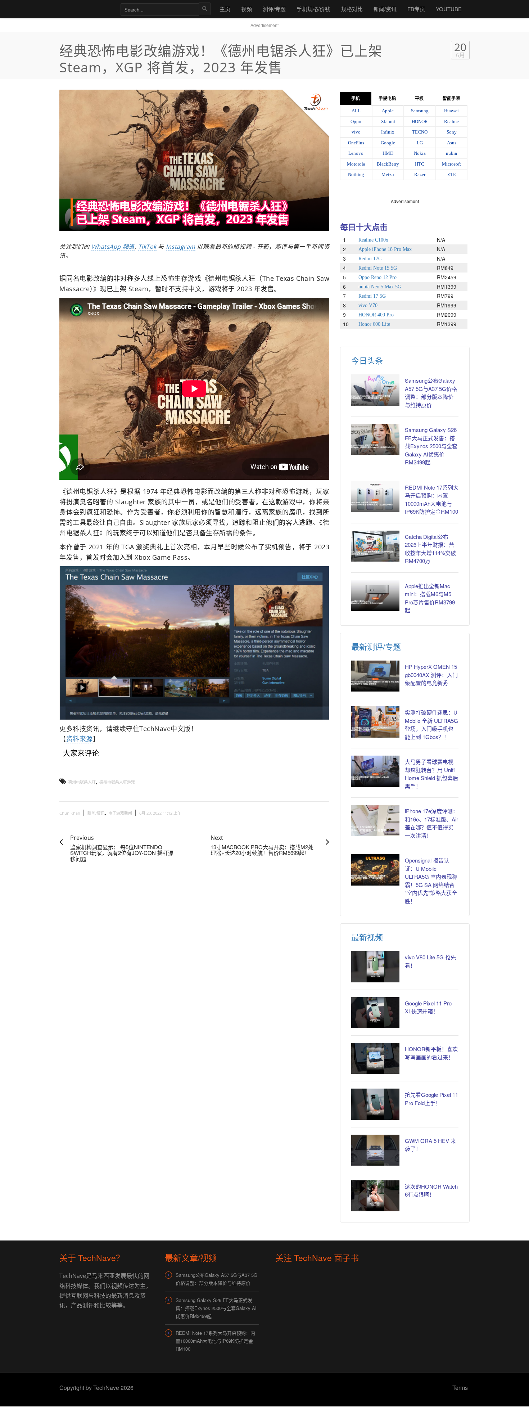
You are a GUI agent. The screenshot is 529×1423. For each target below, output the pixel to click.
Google (388, 142)
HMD (388, 153)
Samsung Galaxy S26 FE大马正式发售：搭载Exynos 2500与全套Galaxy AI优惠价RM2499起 (431, 446)
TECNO (420, 132)
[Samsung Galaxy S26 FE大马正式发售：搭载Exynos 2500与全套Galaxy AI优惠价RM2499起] (375, 439)
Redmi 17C (369, 258)
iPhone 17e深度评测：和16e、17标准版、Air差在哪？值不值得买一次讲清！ (431, 823)
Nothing (356, 174)
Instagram (180, 247)
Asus (451, 142)
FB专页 (416, 9)
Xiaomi (388, 121)
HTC (419, 164)
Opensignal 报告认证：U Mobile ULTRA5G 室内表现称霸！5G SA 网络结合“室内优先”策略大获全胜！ (431, 880)
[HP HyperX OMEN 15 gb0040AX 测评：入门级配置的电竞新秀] (375, 676)
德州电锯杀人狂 (82, 782)
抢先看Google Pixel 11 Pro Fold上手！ (431, 1099)
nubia (451, 153)
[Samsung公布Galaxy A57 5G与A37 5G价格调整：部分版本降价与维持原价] (375, 389)
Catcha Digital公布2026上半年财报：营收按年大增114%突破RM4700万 (430, 549)
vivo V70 (367, 305)
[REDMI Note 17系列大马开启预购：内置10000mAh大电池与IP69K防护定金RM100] (375, 496)
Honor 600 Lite (374, 324)
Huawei (451, 110)
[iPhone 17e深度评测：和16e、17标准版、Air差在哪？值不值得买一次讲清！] (375, 820)
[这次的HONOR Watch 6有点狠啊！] (375, 1195)
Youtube (449, 9)
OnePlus (356, 142)
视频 (246, 9)
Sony (452, 132)
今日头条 (367, 360)
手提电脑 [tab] (387, 98)
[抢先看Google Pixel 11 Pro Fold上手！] (375, 1104)
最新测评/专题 (376, 646)
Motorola (356, 164)
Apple (388, 110)
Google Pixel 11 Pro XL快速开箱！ (428, 1007)
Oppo (356, 121)
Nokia (420, 153)
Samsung (420, 110)
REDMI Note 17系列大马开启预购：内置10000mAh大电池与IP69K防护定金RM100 (431, 499)
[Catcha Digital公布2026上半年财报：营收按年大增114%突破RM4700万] (375, 546)
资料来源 (79, 738)
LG (420, 142)
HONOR (420, 121)
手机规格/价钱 (313, 9)
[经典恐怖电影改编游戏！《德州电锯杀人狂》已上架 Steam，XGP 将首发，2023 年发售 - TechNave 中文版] (86, 9)
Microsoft (451, 164)
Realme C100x (373, 240)
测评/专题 (274, 9)
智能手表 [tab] (451, 98)
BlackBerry (388, 164)
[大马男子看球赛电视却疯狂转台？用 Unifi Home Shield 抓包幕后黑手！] (375, 771)
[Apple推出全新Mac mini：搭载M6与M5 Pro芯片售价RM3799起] (375, 595)
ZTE (451, 174)
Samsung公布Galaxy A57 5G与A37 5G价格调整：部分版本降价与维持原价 (431, 393)
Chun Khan (69, 813)
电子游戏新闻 (120, 813)
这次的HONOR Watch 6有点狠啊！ (431, 1190)
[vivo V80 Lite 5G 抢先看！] (375, 966)
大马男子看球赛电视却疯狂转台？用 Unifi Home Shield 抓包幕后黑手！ (431, 774)
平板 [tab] (419, 98)
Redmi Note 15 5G (377, 268)
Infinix (387, 132)
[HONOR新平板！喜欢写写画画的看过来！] (375, 1058)
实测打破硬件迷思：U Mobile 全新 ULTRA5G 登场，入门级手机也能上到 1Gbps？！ (431, 724)
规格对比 (352, 9)
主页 (225, 9)
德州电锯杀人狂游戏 (117, 782)
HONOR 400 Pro (376, 315)
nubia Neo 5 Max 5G (379, 286)
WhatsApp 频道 (113, 247)
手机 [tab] (355, 98)
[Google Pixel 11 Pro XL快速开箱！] (375, 1012)
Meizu (387, 174)
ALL (356, 110)
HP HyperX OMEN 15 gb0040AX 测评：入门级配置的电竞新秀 (431, 674)
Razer (419, 174)
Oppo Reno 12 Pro (377, 277)
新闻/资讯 (385, 9)
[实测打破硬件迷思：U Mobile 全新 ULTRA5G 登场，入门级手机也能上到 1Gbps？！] (375, 721)
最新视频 (367, 936)
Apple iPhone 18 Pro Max (385, 249)
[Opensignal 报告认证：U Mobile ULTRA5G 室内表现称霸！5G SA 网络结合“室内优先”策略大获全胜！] (375, 869)
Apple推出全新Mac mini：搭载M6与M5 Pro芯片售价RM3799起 (430, 598)
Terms (460, 1387)
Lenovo (355, 153)
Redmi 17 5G (372, 296)
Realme (451, 121)
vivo (356, 132)
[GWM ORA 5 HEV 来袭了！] (375, 1150)
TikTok (147, 247)
